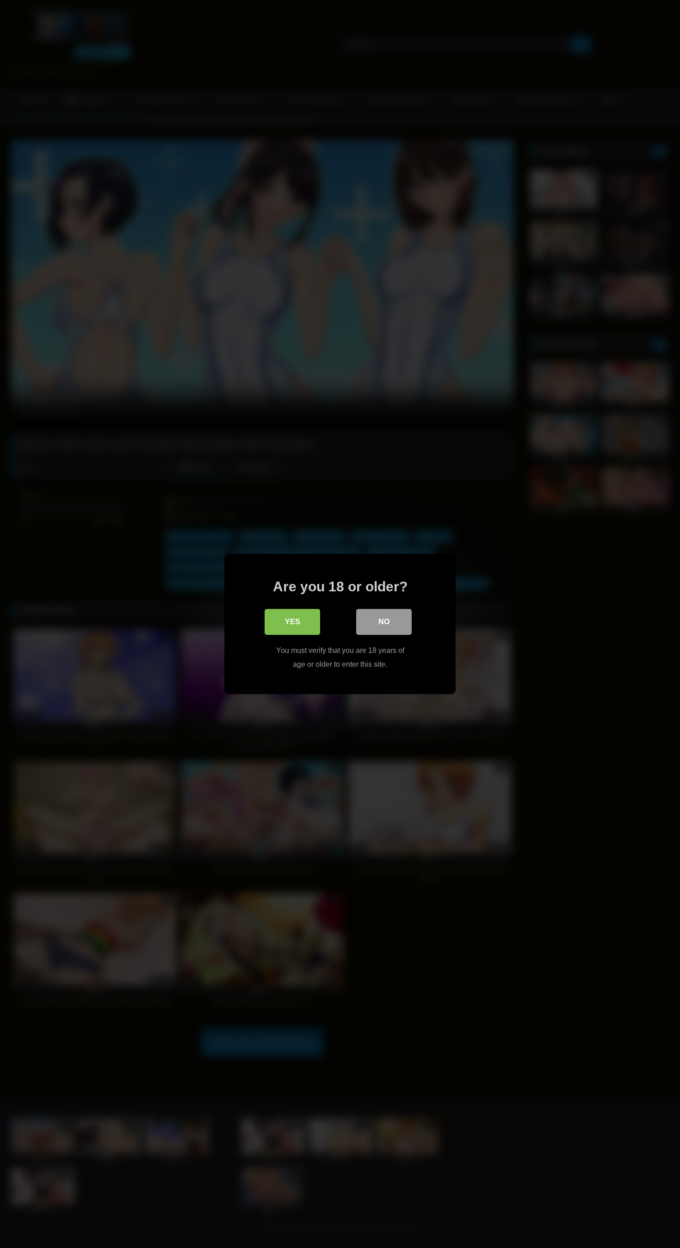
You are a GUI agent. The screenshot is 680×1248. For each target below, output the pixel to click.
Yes (292, 622)
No (383, 622)
